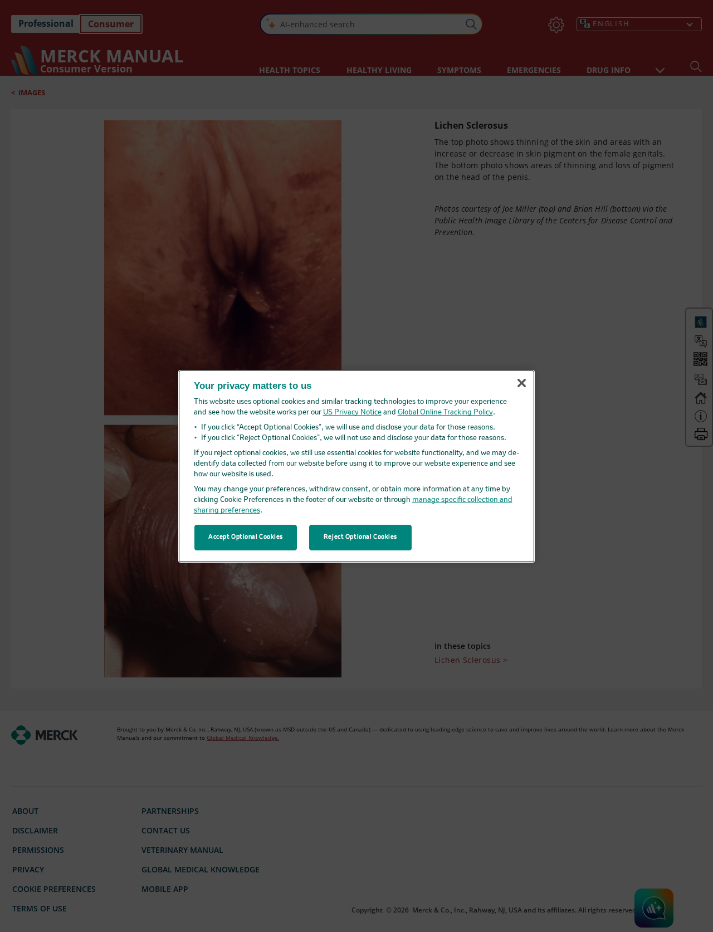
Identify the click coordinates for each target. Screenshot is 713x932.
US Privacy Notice (352, 412)
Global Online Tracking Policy (445, 412)
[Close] (521, 383)
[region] (356, 465)
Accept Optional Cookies (245, 537)
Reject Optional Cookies (360, 537)
